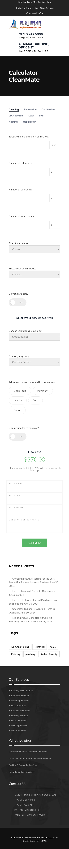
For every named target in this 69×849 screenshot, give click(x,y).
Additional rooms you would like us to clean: (32, 382)
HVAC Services (18, 720)
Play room (42, 390)
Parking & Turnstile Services (23, 765)
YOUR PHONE (16, 508)
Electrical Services (20, 695)
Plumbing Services (20, 700)
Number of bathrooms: (21, 163)
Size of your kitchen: (19, 243)
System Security (48, 654)
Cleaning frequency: (19, 356)
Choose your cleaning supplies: (25, 331)
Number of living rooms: (21, 216)
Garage (17, 410)
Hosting (13, 121)
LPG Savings (16, 115)
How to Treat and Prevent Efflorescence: (34, 591)
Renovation (30, 109)
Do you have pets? (18, 294)
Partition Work (18, 730)
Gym (35, 400)
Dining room (19, 390)
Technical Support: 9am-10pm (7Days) (35, 8)
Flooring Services (19, 715)
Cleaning (14, 109)
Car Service (48, 109)
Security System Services (21, 771)
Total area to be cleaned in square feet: (29, 136)
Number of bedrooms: (20, 189)
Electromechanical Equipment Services (28, 751)
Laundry (17, 400)
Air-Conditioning (20, 646)
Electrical (39, 646)
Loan (31, 115)
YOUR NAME (15, 483)
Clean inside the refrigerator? (24, 428)
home (53, 646)
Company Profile (34, 13)
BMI (41, 115)
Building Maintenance (22, 690)
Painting (15, 654)
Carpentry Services (20, 710)
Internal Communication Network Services (30, 758)
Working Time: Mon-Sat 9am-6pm (34, 1)
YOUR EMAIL (16, 495)
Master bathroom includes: (23, 268)
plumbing (30, 654)
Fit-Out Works (18, 705)
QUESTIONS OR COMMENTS (24, 520)
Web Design (29, 121)
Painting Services (20, 725)
